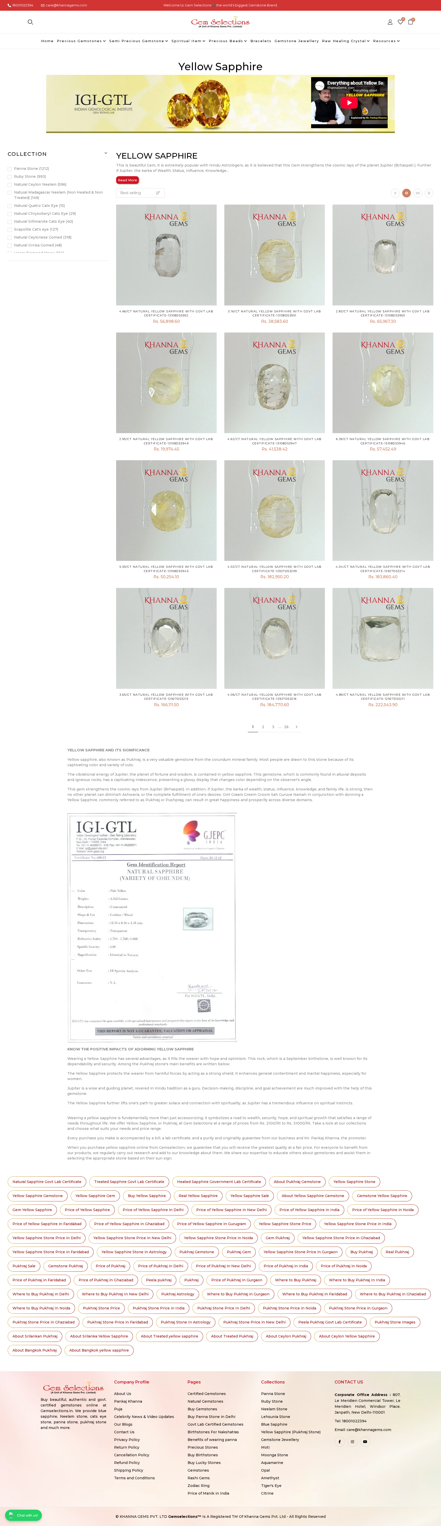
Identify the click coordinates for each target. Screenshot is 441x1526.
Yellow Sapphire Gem (95, 1195)
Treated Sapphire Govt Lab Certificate (129, 1181)
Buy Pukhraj (361, 1252)
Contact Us (124, 1432)
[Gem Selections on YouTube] (365, 1442)
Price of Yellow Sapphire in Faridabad (47, 1224)
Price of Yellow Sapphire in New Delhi (231, 1210)
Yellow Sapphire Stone (354, 1181)
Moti (265, 1447)
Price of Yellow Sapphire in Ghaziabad (129, 1224)
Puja (118, 1409)
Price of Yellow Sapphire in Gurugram (211, 1224)
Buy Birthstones (203, 1455)
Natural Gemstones (205, 1401)
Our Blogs (123, 1424)
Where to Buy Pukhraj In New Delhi (115, 1294)
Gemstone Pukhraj (65, 1266)
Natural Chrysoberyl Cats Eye (44, 213)
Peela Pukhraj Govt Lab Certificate (330, 1322)
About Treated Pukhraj (232, 1336)
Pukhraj (191, 1280)
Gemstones (198, 1470)
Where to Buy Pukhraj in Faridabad (314, 1294)
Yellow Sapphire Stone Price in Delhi (47, 1238)
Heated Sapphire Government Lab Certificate (219, 1181)
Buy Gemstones (202, 1409)
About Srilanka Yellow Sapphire (99, 1336)
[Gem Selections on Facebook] (340, 1442)
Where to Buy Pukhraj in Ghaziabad (393, 1294)
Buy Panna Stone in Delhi (211, 1416)
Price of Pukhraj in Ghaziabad (106, 1280)
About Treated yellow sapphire (169, 1336)
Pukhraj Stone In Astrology (186, 1322)
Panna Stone (31, 168)
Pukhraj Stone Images (395, 1322)
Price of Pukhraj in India (286, 1266)
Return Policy (126, 1447)
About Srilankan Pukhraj (35, 1336)
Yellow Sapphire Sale (249, 1195)
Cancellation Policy (131, 1455)
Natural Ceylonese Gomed (42, 237)
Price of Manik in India (208, 1493)
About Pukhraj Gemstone (297, 1181)
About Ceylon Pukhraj (286, 1336)
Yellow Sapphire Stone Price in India (357, 1224)
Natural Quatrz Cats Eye (39, 205)
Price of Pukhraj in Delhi (160, 1266)
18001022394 (22, 5)
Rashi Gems (199, 1478)
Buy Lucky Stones (204, 1462)
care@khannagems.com (66, 5)
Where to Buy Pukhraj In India (357, 1280)
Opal (265, 1470)
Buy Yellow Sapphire (147, 1195)
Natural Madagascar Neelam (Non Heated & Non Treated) (58, 195)
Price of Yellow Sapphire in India (309, 1210)
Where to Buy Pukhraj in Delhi (41, 1294)
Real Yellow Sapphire (198, 1195)
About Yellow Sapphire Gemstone (313, 1195)
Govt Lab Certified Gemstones (215, 1424)
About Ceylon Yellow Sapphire (347, 1336)
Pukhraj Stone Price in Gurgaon (358, 1308)
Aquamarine (272, 1462)
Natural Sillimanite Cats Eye (43, 221)
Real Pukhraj (397, 1252)
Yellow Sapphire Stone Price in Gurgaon (301, 1252)
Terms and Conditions (134, 1478)
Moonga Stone (274, 1455)
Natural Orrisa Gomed (37, 245)
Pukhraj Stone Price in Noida (289, 1308)
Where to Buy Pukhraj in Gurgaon (238, 1294)
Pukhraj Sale (24, 1266)
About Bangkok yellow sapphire (99, 1350)
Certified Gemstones (207, 1393)
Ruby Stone (29, 176)
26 (286, 727)
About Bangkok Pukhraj (35, 1350)
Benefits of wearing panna (212, 1439)
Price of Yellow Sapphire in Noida (383, 1210)
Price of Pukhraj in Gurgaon (236, 1280)
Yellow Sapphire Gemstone (38, 1195)
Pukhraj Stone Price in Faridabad (117, 1322)
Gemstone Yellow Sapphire (382, 1195)
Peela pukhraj (159, 1280)
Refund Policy (127, 1462)
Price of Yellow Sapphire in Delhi (153, 1210)
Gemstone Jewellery (280, 1439)
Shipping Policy (128, 1470)
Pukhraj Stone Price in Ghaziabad (44, 1322)
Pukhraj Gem (239, 1252)
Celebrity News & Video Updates (144, 1416)
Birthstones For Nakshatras (213, 1432)
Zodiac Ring (199, 1485)
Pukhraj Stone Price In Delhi (223, 1308)
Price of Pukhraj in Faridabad (39, 1280)
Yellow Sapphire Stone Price (285, 1224)
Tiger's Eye (271, 1485)
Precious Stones (203, 1447)
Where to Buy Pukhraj (295, 1280)
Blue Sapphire (274, 1424)
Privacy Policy (127, 1439)
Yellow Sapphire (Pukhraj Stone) (291, 1432)
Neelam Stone (274, 1409)
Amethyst (270, 1478)
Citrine (267, 1493)
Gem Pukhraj (278, 1238)
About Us (122, 1393)
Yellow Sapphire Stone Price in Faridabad (51, 1252)
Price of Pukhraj (110, 1266)
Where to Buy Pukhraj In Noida (41, 1308)
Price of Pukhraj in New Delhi (223, 1266)
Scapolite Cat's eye (35, 229)
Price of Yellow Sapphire (87, 1210)
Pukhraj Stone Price (101, 1308)
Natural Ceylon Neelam (39, 184)
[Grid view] (395, 193)
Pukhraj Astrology (177, 1294)
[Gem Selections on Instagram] (352, 1442)
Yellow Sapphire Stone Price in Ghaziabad (341, 1238)
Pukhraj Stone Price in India (159, 1308)
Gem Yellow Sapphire (32, 1210)
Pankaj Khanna (128, 1401)
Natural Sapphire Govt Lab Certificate (47, 1181)
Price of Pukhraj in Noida (344, 1266)
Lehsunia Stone (275, 1416)
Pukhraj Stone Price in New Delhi (254, 1322)
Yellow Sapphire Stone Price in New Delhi (132, 1238)
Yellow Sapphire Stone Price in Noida (218, 1238)
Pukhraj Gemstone (196, 1252)
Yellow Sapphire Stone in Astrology (134, 1252)
